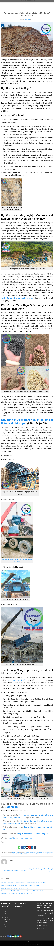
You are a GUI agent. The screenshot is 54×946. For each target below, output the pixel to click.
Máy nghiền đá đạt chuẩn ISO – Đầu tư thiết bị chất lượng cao (16, 893)
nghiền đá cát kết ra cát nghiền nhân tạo (17, 298)
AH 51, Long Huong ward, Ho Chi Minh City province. (45, 913)
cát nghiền (28, 852)
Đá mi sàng (28, 853)
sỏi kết (27, 855)
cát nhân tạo (41, 852)
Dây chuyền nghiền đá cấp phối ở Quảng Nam (15, 870)
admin (32, 19)
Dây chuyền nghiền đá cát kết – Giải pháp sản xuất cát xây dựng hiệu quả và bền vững (22, 890)
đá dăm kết (23, 853)
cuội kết (7, 853)
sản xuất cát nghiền (47, 853)
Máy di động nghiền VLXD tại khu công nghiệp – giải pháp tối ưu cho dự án (20, 885)
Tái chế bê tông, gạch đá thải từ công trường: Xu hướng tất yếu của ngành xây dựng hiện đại (24, 882)
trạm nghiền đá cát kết (16, 680)
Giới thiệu (27, 942)
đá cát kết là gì (17, 853)
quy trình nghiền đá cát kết (37, 853)
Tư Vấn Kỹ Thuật (15, 852)
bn (24, 852)
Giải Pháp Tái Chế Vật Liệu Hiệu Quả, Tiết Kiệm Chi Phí (15, 888)
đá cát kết (12, 853)
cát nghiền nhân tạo (34, 852)
